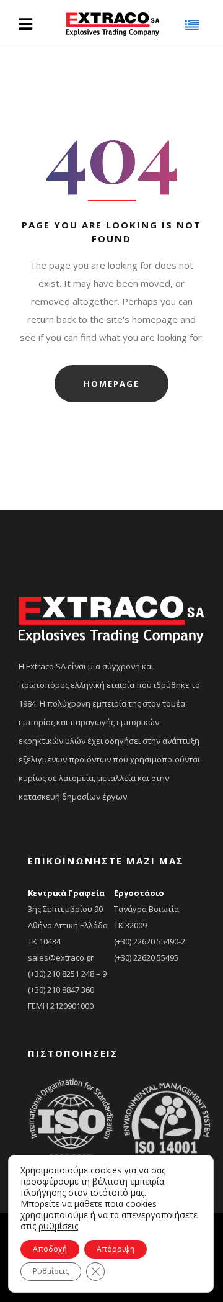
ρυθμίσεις (58, 1226)
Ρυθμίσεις (51, 1271)
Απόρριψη (115, 1249)
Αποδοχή (50, 1249)
